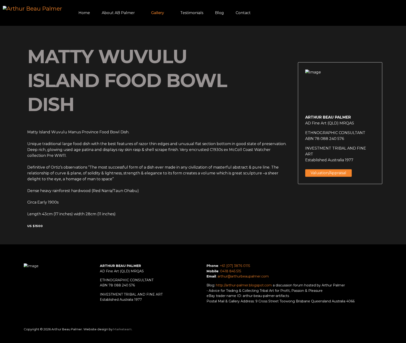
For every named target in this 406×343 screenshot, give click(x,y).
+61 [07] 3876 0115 (235, 266)
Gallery (157, 13)
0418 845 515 (230, 271)
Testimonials (191, 13)
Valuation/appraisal (328, 173)
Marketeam (122, 329)
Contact (243, 13)
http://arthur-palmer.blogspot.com (244, 285)
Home (84, 13)
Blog (219, 13)
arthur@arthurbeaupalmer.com (243, 276)
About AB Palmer (118, 13)
